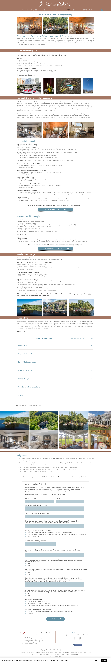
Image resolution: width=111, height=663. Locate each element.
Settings (96, 660)
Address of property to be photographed (37, 513)
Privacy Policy (64, 660)
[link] (102, 10)
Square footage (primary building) (35, 540)
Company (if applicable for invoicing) (36, 505)
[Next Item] (108, 420)
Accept (104, 660)
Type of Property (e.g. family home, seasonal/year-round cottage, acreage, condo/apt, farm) (52, 550)
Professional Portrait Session (59, 477)
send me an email (31, 75)
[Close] (109, 660)
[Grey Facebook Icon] (75, 638)
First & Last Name (30, 498)
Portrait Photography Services (79, 477)
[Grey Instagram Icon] (79, 638)
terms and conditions (41, 205)
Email (58, 498)
